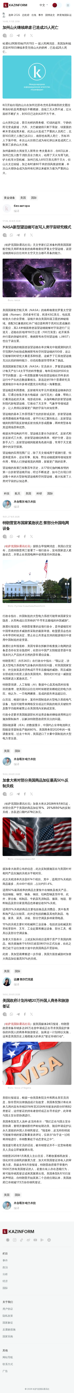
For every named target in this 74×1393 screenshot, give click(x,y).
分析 (5, 1274)
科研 (39, 493)
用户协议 (8, 1308)
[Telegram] (18, 36)
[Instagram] (5, 36)
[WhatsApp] (11, 36)
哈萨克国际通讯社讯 (17, 546)
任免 (33, 15)
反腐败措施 (9, 1329)
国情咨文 (50, 15)
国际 (34, 197)
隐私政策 (8, 1315)
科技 (6, 493)
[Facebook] (25, 36)
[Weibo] (28, 1240)
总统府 (25, 15)
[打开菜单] (68, 5)
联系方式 (8, 1364)
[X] (31, 36)
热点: (4, 15)
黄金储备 (9, 197)
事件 (40, 15)
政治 (5, 1267)
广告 (5, 1371)
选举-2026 (14, 15)
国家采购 (8, 1336)
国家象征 (8, 1322)
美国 (23, 197)
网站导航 (8, 1357)
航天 (17, 493)
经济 (5, 1281)
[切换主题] (57, 5)
